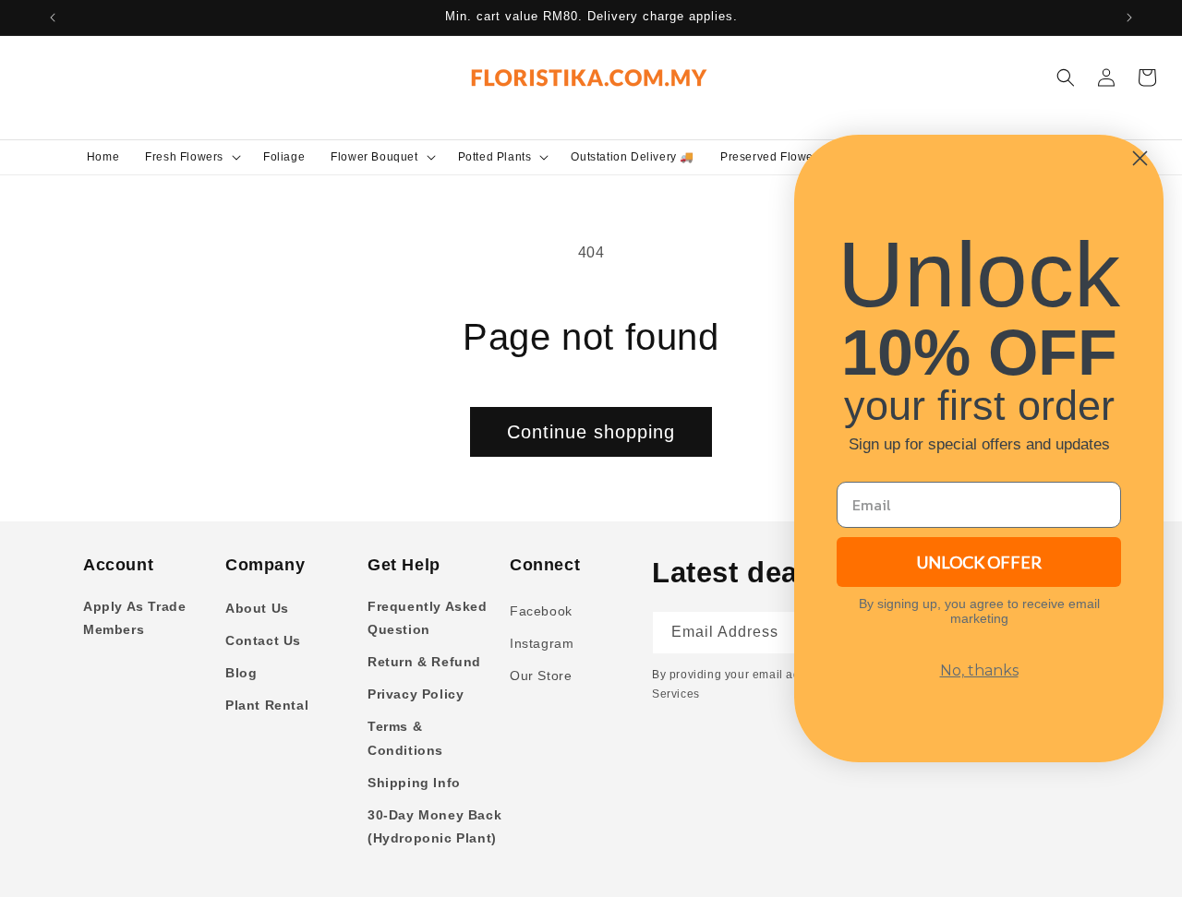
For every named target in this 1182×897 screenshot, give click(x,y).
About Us (257, 608)
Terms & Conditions (405, 738)
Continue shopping (591, 432)
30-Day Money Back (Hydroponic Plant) (434, 826)
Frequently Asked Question (428, 618)
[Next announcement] (1129, 17)
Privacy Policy (416, 694)
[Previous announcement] (52, 17)
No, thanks (979, 670)
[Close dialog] (1140, 158)
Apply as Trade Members (134, 618)
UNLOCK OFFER (979, 562)
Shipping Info (414, 782)
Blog (241, 672)
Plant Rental (266, 705)
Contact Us (263, 640)
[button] (191, 156)
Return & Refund (424, 661)
